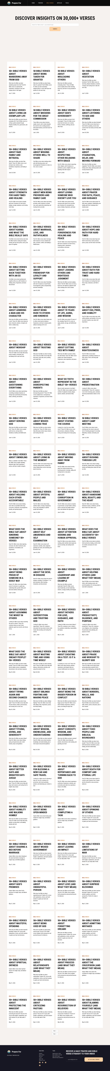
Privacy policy (42, 1060)
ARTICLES (41, 1056)
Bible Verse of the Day (57, 1054)
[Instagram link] (45, 1062)
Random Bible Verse (57, 1053)
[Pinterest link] (42, 1062)
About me (41, 1059)
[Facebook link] (39, 1062)
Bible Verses (50, 3)
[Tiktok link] (39, 1065)
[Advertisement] (55, 46)
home (33, 3)
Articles (59, 3)
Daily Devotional (56, 1056)
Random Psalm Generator (58, 1057)
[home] (14, 3)
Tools (67, 3)
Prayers (40, 3)
